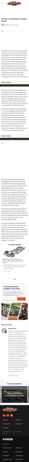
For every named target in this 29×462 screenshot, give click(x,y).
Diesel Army (19, 448)
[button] (14, 40)
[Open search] (26, 3)
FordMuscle (6, 455)
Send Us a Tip (6, 424)
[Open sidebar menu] (2, 3)
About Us (5, 420)
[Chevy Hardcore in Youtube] (11, 415)
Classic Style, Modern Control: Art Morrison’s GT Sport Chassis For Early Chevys (13, 260)
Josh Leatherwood (7, 271)
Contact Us (19, 420)
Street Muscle (19, 459)
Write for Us (19, 424)
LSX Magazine (19, 455)
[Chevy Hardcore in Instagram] (4, 415)
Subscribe (21, 299)
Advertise (5, 427)
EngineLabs (19, 451)
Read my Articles (14, 375)
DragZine (5, 451)
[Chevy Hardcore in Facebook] (8, 415)
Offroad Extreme (7, 459)
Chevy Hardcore (7, 448)
